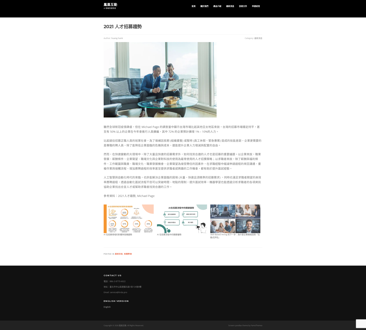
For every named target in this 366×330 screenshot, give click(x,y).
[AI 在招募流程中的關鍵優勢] (182, 218)
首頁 (194, 6)
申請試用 (256, 6)
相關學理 (128, 254)
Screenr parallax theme (238, 325)
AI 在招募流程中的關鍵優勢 (169, 234)
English (107, 307)
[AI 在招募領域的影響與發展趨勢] (129, 218)
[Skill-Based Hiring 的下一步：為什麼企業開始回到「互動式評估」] (235, 218)
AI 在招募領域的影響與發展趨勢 (118, 234)
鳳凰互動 (110, 4)
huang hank (117, 38)
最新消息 (230, 6)
